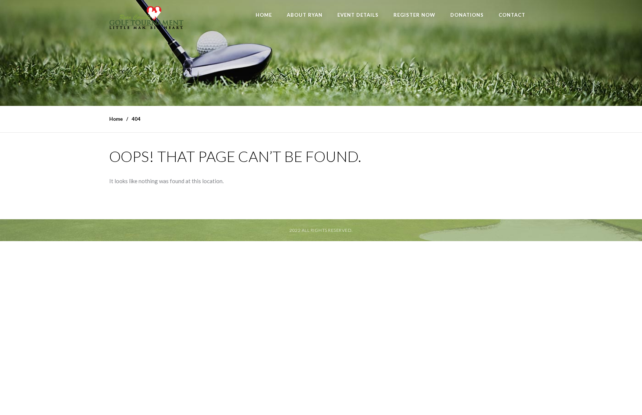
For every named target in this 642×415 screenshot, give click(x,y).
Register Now (414, 15)
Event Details (358, 15)
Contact (512, 15)
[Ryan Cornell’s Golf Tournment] (146, 19)
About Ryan (304, 15)
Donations (467, 15)
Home (264, 15)
